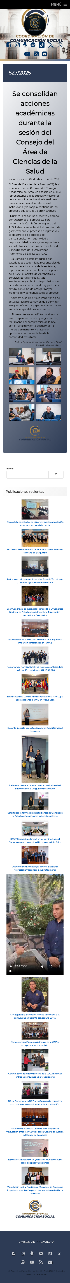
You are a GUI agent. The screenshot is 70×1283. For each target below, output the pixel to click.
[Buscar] (56, 475)
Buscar (10, 468)
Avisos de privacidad (36, 1241)
